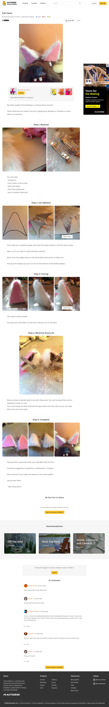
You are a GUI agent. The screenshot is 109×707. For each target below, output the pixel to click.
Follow (21, 93)
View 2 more (67, 237)
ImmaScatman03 (33, 611)
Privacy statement (38, 703)
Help (72, 685)
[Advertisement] (96, 89)
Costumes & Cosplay (27, 17)
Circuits (42, 680)
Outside (54, 685)
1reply (27, 644)
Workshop (43, 682)
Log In (94, 3)
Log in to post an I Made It (54, 512)
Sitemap (73, 688)
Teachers (43, 3)
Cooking (54, 680)
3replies (27, 626)
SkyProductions (9, 17)
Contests (34, 3)
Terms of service (25, 703)
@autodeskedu (101, 684)
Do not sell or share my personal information (71, 703)
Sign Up (102, 3)
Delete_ (30, 599)
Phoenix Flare (32, 586)
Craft (17, 17)
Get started (74, 682)
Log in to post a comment (54, 667)
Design (42, 685)
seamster (31, 633)
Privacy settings (50, 703)
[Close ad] (107, 65)
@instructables (101, 680)
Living (54, 682)
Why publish (75, 680)
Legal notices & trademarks (96, 703)
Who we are (74, 691)
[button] (78, 20)
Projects (25, 3)
